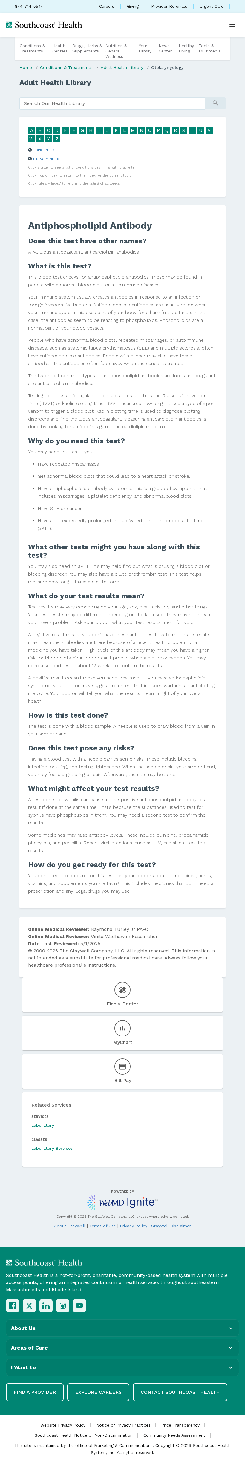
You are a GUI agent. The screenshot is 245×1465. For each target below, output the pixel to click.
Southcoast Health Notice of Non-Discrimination (84, 1435)
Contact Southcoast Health (180, 1392)
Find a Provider (35, 1392)
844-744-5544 (29, 6)
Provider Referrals (169, 6)
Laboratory (42, 1125)
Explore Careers (98, 1392)
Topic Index (44, 150)
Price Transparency (180, 1425)
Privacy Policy (133, 1225)
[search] (112, 103)
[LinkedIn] (46, 1305)
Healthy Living (186, 48)
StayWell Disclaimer (171, 1225)
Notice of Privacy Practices (123, 1425)
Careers (106, 6)
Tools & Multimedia (210, 48)
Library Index (46, 159)
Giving (133, 6)
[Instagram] (62, 1305)
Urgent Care (211, 6)
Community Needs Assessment (174, 1435)
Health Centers (60, 48)
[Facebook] (12, 1305)
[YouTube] (79, 1305)
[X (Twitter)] (29, 1305)
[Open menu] (232, 24)
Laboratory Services (52, 1148)
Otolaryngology (167, 67)
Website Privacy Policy (62, 1425)
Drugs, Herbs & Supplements (87, 48)
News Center (165, 48)
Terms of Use (102, 1225)
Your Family (145, 48)
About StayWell (69, 1225)
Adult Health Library (122, 67)
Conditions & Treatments (32, 48)
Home (25, 67)
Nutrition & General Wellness (116, 51)
